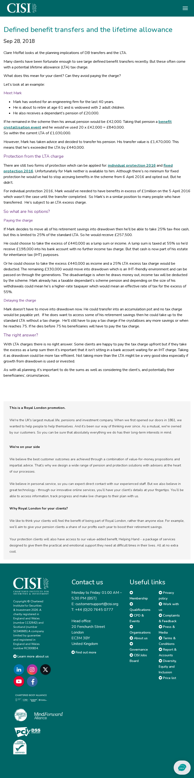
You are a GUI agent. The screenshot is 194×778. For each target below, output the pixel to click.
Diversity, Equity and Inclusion (167, 667)
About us (140, 638)
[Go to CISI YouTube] (19, 681)
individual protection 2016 (132, 165)
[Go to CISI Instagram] (33, 669)
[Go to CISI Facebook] (33, 681)
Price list (169, 678)
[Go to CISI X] (46, 669)
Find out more (85, 652)
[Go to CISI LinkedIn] (19, 669)
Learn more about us (33, 656)
